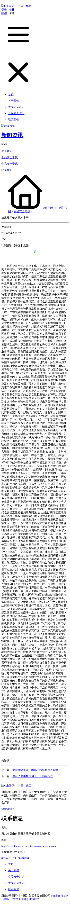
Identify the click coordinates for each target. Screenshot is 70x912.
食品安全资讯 (9, 163)
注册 (11, 9)
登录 (4, 9)
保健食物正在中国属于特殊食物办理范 (35, 769)
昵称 (4, 13)
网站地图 (34, 899)
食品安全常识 (9, 157)
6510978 (24, 858)
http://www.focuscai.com (14, 846)
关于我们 (6, 151)
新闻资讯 (12, 135)
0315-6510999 (9, 858)
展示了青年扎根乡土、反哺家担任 (32, 776)
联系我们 (6, 170)
